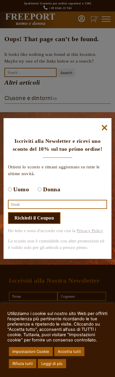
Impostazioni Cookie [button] (30, 351)
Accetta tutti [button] (69, 351)
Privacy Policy (90, 230)
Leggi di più (52, 363)
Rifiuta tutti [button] (22, 363)
